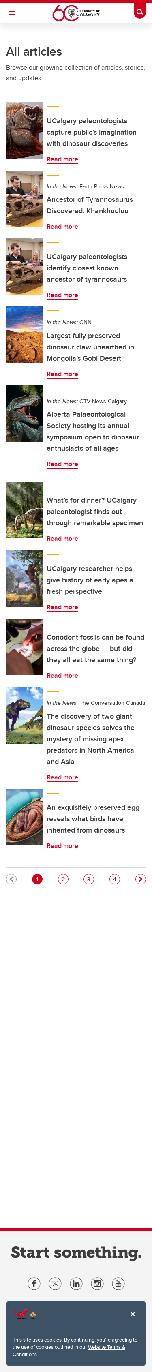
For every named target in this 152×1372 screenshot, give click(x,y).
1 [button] (39, 879)
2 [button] (65, 879)
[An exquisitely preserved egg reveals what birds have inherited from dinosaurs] (24, 817)
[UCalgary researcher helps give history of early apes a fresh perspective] (24, 578)
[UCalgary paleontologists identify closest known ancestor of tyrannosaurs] (24, 266)
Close (132, 1320)
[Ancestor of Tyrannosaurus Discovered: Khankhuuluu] (24, 199)
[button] (140, 879)
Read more (62, 159)
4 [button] (116, 879)
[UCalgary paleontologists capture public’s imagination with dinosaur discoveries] (24, 130)
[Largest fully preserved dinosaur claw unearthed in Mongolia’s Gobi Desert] (24, 334)
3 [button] (90, 879)
